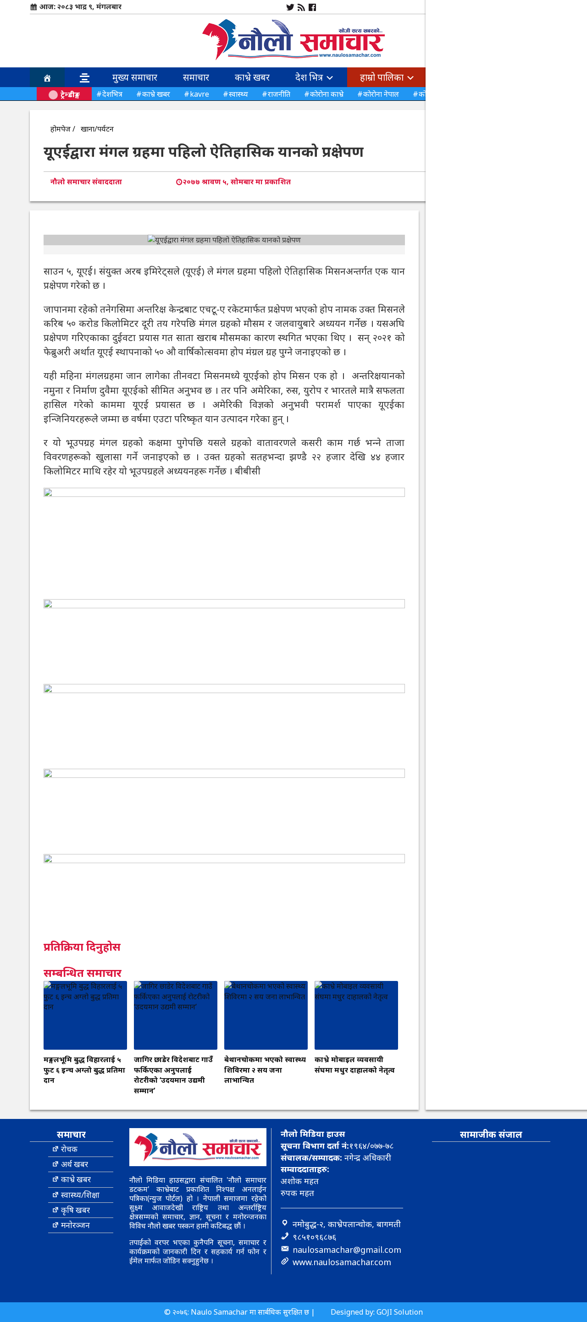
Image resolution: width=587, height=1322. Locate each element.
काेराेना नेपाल (381, 94)
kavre (199, 94)
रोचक (69, 1149)
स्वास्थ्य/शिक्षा (80, 1195)
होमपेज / (62, 129)
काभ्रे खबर (252, 77)
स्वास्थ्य (238, 94)
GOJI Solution (400, 1312)
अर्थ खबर (74, 1164)
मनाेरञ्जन (75, 1225)
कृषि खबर (75, 1210)
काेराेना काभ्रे (326, 94)
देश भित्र (310, 77)
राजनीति (279, 94)
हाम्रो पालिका (383, 77)
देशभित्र (112, 94)
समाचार (196, 77)
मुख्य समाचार (134, 77)
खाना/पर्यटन (97, 129)
